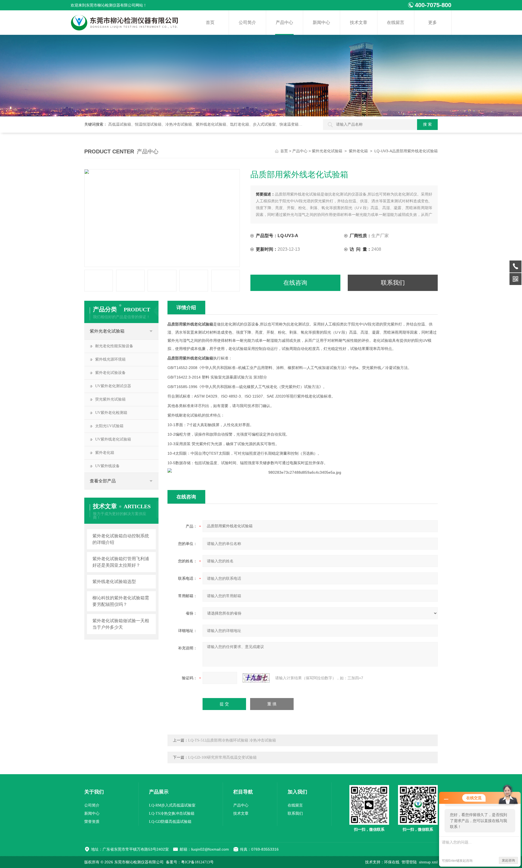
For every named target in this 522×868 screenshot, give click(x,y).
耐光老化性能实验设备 (114, 346)
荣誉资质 (92, 822)
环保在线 (391, 862)
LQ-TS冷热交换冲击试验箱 (171, 813)
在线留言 (395, 22)
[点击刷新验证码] (256, 678)
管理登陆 (409, 862)
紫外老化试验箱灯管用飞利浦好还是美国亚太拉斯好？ (120, 562)
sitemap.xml (428, 862)
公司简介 (247, 22)
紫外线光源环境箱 (110, 359)
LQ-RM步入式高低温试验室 (172, 805)
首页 (210, 22)
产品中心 (284, 22)
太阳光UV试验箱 (109, 426)
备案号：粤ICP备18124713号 (190, 862)
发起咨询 (508, 860)
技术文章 (358, 22)
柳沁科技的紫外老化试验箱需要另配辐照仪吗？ (120, 601)
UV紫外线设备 (107, 466)
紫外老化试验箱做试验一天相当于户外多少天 (120, 624)
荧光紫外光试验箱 (110, 399)
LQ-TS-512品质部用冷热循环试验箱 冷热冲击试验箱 (232, 740)
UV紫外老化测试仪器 (113, 386)
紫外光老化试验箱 (327, 151)
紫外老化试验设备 (110, 373)
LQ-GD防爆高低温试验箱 (170, 822)
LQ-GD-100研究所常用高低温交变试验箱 (222, 757)
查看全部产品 (103, 481)
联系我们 (393, 282)
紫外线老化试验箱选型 (114, 581)
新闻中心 (321, 22)
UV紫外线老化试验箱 (113, 439)
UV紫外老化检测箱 (111, 413)
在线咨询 (295, 282)
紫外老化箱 (358, 151)
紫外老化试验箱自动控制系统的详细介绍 (120, 539)
